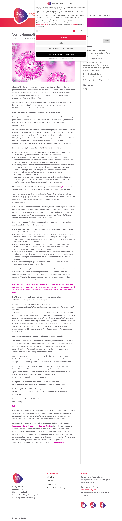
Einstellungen (74, 24)
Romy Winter (19, 39)
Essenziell (41, 31)
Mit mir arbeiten (53, 477)
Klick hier (65, 187)
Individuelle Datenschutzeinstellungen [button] (61, 54)
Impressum (51, 484)
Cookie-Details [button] (52, 58)
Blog (99, 15)
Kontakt (106, 15)
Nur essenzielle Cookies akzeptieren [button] (61, 49)
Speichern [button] (61, 43)
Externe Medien (80, 31)
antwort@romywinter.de (90, 490)
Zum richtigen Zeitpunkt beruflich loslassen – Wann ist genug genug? (95, 77)
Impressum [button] (70, 58)
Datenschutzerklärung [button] (62, 58)
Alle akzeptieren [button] (61, 37)
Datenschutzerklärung (56, 488)
